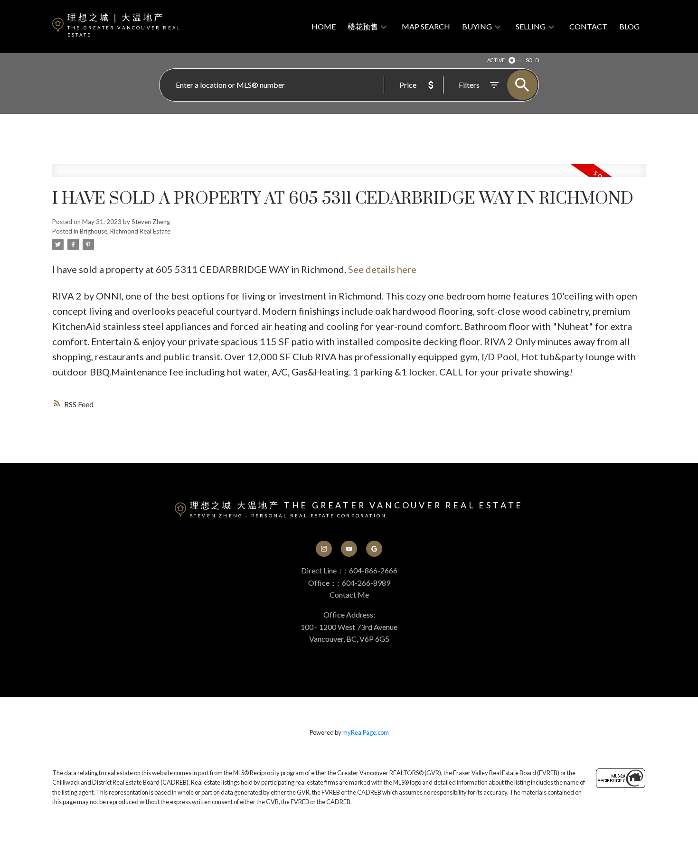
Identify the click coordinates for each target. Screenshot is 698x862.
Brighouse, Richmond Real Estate (125, 231)
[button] (324, 549)
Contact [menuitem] (588, 26)
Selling (531, 26)
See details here (382, 269)
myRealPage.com (365, 732)
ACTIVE (496, 60)
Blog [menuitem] (629, 26)
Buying (477, 26)
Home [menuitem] (323, 26)
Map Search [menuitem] (426, 26)
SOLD (532, 60)
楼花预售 (363, 26)
